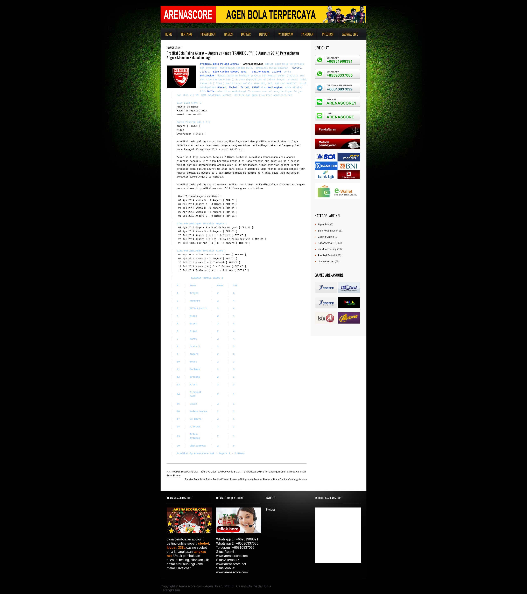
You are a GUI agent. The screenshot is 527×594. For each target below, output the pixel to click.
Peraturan (208, 34)
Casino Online (326, 236)
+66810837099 (243, 547)
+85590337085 (247, 543)
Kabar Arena (325, 243)
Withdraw (285, 34)
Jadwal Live (350, 34)
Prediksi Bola (325, 255)
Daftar (246, 34)
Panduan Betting (327, 249)
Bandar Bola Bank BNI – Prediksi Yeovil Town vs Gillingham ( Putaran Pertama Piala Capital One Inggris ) (244, 479)
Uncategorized (326, 261)
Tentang (186, 34)
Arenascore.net (253, 64)
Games (228, 34)
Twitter (270, 509)
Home (168, 34)
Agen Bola (324, 224)
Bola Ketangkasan (328, 230)
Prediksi (327, 34)
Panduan (307, 34)
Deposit (264, 34)
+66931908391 (247, 539)
